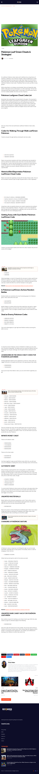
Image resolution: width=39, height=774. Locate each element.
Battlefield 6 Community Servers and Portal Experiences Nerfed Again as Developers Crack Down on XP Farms (21, 749)
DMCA (2, 731)
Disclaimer (3, 734)
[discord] (35, 770)
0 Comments (11, 58)
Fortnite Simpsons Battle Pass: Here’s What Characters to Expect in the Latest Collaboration (21, 763)
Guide (3, 48)
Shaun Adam (11, 662)
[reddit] (33, 770)
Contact (2, 740)
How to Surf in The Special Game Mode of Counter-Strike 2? (19, 285)
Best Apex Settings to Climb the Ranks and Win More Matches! (30, 691)
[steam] (37, 770)
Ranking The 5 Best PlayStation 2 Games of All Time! (17, 609)
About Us (3, 738)
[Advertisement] (19, 16)
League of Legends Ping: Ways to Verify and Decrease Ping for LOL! (9, 691)
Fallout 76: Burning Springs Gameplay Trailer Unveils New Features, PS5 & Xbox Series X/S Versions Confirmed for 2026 (21, 756)
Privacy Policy (3, 729)
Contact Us (3, 736)
